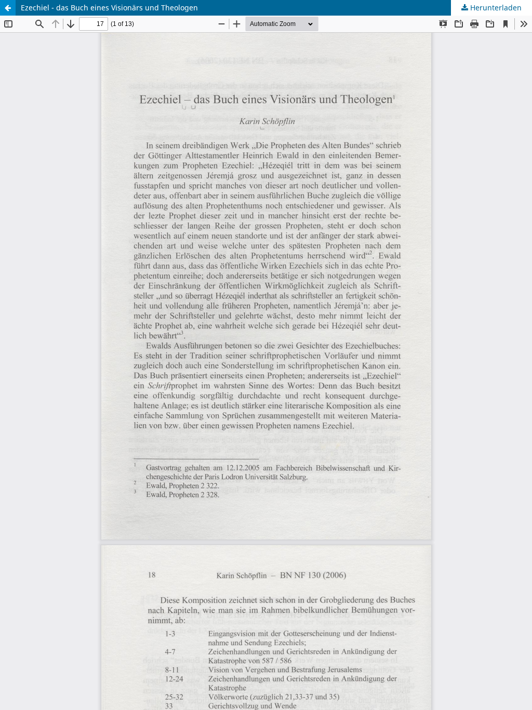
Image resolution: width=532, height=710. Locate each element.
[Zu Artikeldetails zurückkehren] (8, 8)
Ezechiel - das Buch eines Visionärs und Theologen (109, 7)
